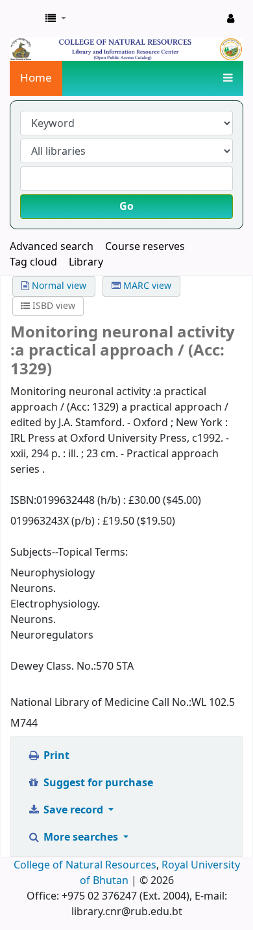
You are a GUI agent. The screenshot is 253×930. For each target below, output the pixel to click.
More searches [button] (81, 837)
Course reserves (145, 247)
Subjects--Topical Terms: (69, 552)
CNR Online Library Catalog (24, 18)
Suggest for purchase (97, 783)
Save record (73, 810)
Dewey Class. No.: (53, 666)
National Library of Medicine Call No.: (100, 702)
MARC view (146, 286)
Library (86, 262)
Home (36, 78)
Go (126, 206)
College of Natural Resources (85, 865)
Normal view (57, 286)
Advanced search (51, 247)
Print (55, 756)
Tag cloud (33, 262)
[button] (55, 19)
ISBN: (23, 500)
